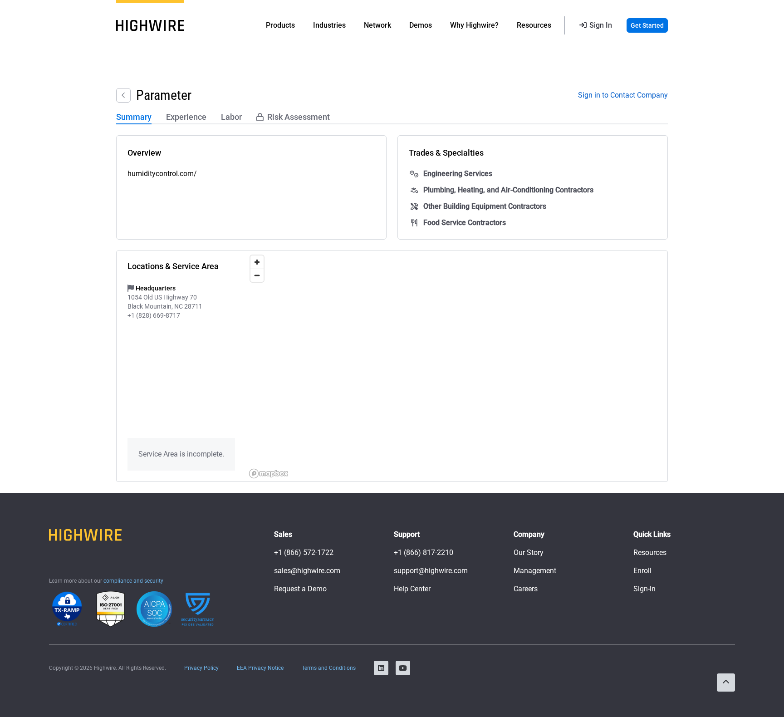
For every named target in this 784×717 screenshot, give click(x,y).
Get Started (647, 25)
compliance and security (133, 581)
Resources (649, 552)
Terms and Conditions (329, 668)
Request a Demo (300, 588)
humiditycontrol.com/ (162, 173)
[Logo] (150, 25)
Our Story (529, 552)
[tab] (134, 117)
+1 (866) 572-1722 (303, 552)
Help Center (412, 588)
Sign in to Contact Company (623, 95)
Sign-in (644, 588)
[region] (456, 366)
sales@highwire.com (307, 570)
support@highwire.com (431, 570)
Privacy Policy (201, 668)
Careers (526, 588)
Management (535, 570)
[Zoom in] (257, 262)
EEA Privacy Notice (260, 668)
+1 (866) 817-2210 (423, 552)
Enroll (642, 570)
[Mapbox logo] (269, 473)
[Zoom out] (257, 275)
